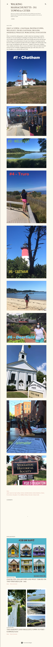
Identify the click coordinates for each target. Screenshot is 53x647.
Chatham (22, 492)
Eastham (31, 492)
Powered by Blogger (27, 642)
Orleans (42, 492)
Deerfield (27, 492)
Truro (19, 494)
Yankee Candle (36, 494)
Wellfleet (22, 494)
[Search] (45, 3)
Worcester (30, 494)
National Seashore (37, 492)
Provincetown (10, 494)
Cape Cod (12, 492)
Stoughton (15, 494)
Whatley (26, 494)
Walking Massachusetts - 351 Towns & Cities (24, 7)
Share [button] (8, 491)
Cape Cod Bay (17, 492)
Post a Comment (13, 583)
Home (12, 19)
